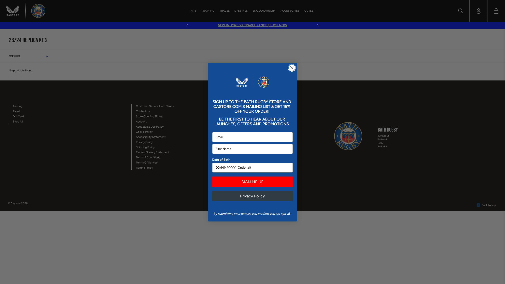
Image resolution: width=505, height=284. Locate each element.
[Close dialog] (291, 67)
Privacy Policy (252, 196)
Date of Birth (221, 160)
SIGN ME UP (252, 181)
